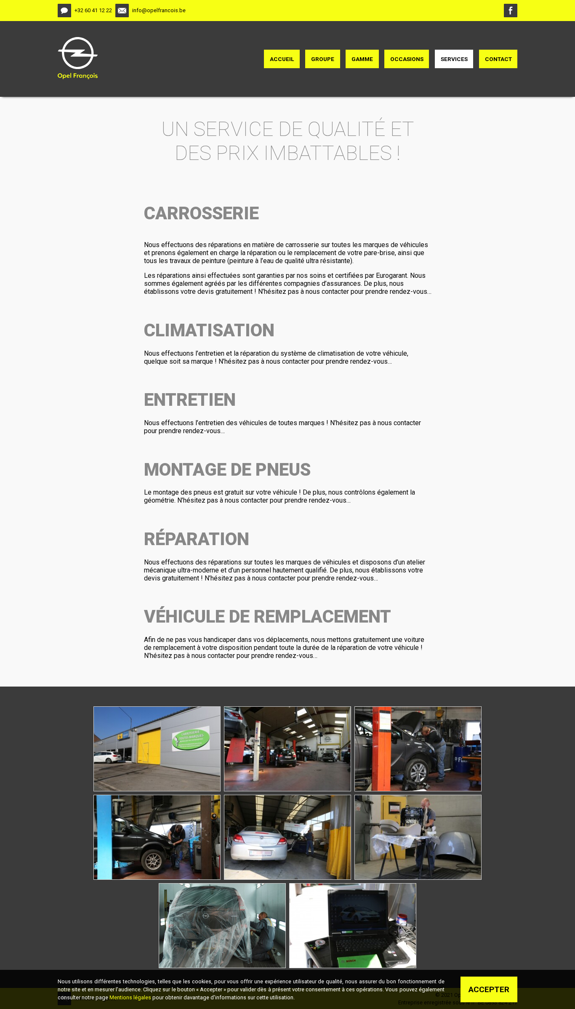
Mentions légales (130, 997)
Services (454, 59)
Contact (498, 59)
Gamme (362, 59)
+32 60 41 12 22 (93, 10)
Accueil (282, 59)
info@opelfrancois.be (159, 10)
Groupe (322, 59)
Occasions (406, 59)
